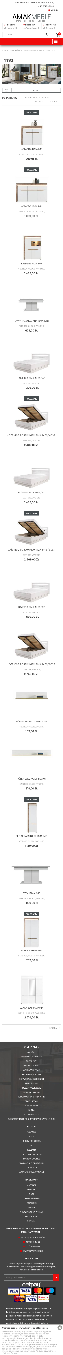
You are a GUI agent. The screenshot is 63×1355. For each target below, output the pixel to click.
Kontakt (31, 1220)
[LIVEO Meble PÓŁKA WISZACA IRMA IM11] (31, 760)
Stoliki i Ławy (31, 1105)
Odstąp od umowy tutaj (31, 1172)
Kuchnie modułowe (31, 1074)
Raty (31, 1136)
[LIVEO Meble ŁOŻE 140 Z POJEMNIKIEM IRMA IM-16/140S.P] (31, 417)
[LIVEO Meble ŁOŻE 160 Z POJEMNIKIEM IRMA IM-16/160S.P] (31, 531)
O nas (31, 1194)
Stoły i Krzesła (31, 1114)
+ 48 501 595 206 (45, 2)
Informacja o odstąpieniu (31, 1163)
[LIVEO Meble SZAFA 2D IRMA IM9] (31, 932)
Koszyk (59, 34)
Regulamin (31, 1150)
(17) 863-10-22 (33, 1246)
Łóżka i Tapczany (31, 1065)
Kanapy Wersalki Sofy (31, 1056)
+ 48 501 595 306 (46, 6)
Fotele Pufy (31, 1061)
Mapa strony (31, 1216)
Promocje (32, 1203)
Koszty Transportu (31, 1141)
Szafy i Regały (31, 1101)
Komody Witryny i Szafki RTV (31, 1096)
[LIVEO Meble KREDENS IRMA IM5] (31, 245)
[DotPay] (31, 1284)
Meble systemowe (31, 1092)
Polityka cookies (31, 1158)
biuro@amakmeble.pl (33, 1251)
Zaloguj (54, 10)
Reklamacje (31, 1167)
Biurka (31, 1110)
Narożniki (31, 1052)
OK (56, 1277)
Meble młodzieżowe (31, 1088)
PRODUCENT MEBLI (31, 17)
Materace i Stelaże (31, 1070)
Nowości (31, 1132)
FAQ (31, 1145)
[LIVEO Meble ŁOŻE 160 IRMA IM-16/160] (31, 474)
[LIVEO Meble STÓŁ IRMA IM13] (31, 875)
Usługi (31, 1207)
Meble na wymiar (31, 1198)
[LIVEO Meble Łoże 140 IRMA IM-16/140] (31, 360)
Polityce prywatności (46, 1351)
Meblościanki (31, 1083)
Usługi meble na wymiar (31, 1212)
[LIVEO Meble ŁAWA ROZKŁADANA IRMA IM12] (31, 302)
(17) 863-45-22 (33, 1242)
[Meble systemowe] (6, 90)
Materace (31, 1185)
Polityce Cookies (11, 1353)
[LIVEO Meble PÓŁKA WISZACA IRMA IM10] (31, 703)
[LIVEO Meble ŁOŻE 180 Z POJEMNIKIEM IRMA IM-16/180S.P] (31, 646)
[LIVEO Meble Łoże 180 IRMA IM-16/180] (31, 589)
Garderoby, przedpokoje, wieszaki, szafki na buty (31, 1119)
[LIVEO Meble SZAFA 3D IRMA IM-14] (31, 989)
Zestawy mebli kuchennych (31, 1079)
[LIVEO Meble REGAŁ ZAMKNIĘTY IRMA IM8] (31, 818)
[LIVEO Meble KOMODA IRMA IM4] (31, 188)
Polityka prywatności (31, 1154)
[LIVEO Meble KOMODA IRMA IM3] (31, 131)
